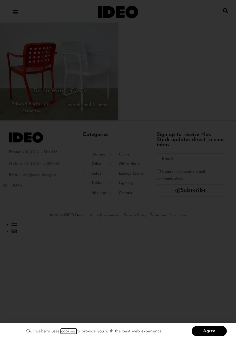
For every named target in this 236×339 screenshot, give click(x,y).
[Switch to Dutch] (14, 224)
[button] (225, 10)
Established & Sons (87, 105)
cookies (68, 331)
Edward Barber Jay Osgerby (31, 107)
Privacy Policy (135, 215)
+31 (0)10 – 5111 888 (39, 152)
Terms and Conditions (168, 215)
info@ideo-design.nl (40, 175)
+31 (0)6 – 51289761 (41, 163)
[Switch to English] (14, 231)
